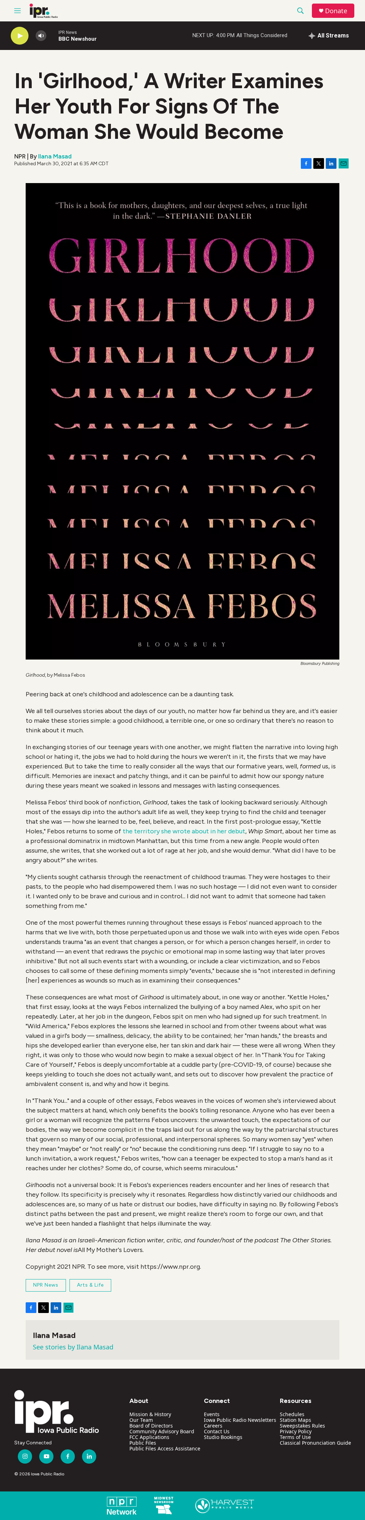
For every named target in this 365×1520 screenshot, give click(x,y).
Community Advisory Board (161, 1431)
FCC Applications (149, 1437)
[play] (19, 36)
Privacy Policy (296, 1431)
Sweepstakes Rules (302, 1425)
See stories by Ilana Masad (73, 1347)
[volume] (41, 36)
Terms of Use (295, 1437)
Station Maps (295, 1420)
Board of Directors (151, 1425)
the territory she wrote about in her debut (184, 831)
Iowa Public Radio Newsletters (240, 1420)
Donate (336, 11)
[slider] (52, 35)
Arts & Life (90, 1285)
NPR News (45, 1285)
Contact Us (217, 1431)
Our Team (141, 1420)
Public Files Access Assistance (164, 1448)
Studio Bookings (223, 1437)
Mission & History (150, 1414)
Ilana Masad (55, 156)
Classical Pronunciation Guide (315, 1442)
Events (212, 1414)
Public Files (142, 1442)
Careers (213, 1425)
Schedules (292, 1414)
